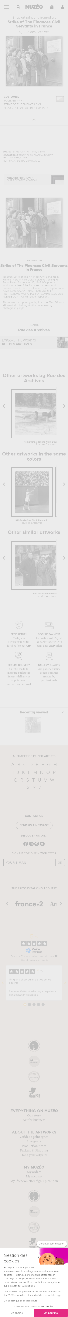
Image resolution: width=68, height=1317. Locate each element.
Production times (34, 1146)
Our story (34, 1115)
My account (34, 1176)
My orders (34, 1171)
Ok (60, 862)
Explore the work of (19, 342)
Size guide (34, 1141)
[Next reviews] (65, 983)
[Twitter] (42, 845)
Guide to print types (34, 1136)
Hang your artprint (34, 1155)
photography (29, 302)
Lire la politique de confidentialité (20, 1301)
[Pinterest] (36, 845)
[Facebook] (26, 845)
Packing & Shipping (34, 1150)
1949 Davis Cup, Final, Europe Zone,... (32, 521)
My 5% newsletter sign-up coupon (34, 1181)
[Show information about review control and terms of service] (56, 955)
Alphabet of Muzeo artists (34, 756)
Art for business (34, 1120)
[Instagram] (31, 845)
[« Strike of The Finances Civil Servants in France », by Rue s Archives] (33, 725)
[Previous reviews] (3, 983)
